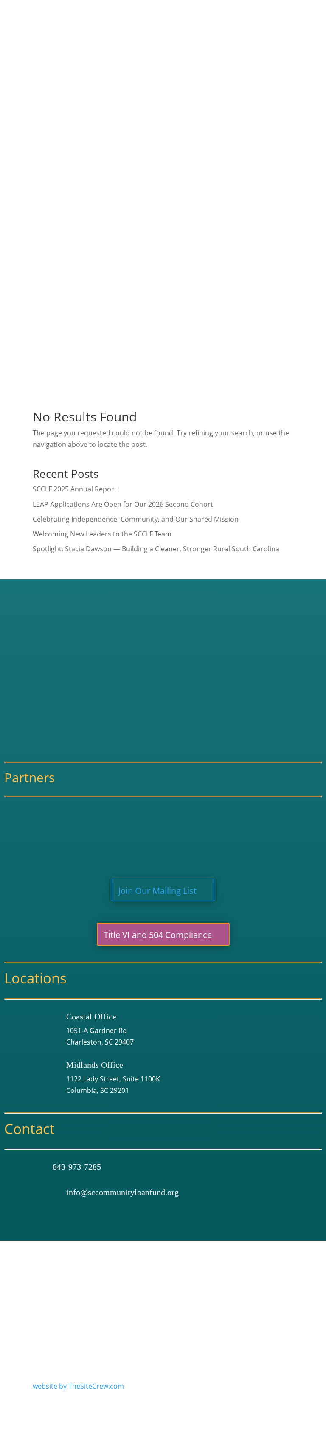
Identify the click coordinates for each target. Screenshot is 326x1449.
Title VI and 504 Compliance (158, 935)
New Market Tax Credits (220, 275)
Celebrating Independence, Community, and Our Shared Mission (136, 519)
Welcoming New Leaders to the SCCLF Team (102, 534)
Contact (182, 370)
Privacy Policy (205, 1280)
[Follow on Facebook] (251, 1306)
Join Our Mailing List (157, 890)
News (178, 348)
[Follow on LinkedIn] (286, 1306)
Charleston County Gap (214, 316)
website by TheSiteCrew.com (78, 1386)
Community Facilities (216, 198)
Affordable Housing (214, 176)
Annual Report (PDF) (209, 121)
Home (179, 44)
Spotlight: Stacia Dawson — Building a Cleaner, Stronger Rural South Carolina (156, 548)
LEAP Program (206, 231)
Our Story (192, 66)
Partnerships (190, 305)
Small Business (207, 165)
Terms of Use (153, 1280)
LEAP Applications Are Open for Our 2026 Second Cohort (123, 504)
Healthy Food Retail (214, 187)
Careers (189, 88)
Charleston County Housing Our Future (239, 327)
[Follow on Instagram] (268, 1306)
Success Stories (201, 110)
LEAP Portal (201, 242)
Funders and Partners (212, 99)
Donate (182, 359)
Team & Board (199, 77)
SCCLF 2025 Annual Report (75, 489)
